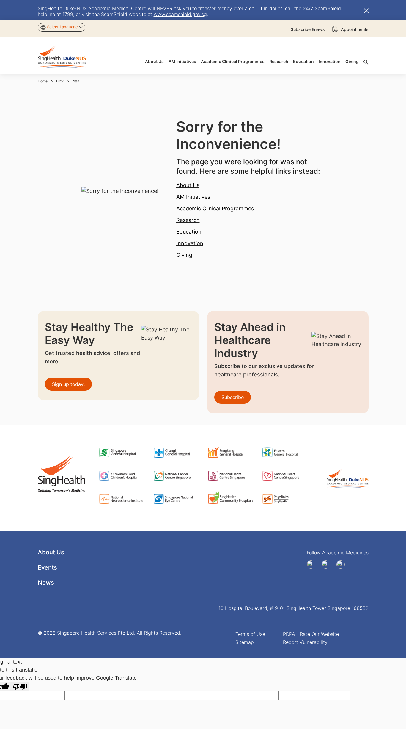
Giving (184, 255)
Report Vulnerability (305, 642)
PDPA (289, 634)
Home (43, 81)
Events (47, 567)
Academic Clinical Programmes (215, 208)
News (46, 582)
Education (189, 232)
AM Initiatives (193, 197)
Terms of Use (250, 634)
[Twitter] (342, 564)
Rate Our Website (319, 634)
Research (188, 220)
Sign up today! (68, 384)
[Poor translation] (20, 686)
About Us (187, 185)
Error (60, 81)
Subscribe (232, 397)
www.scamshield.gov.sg (180, 14)
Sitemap (244, 642)
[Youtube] (328, 564)
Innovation (189, 243)
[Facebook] (313, 564)
